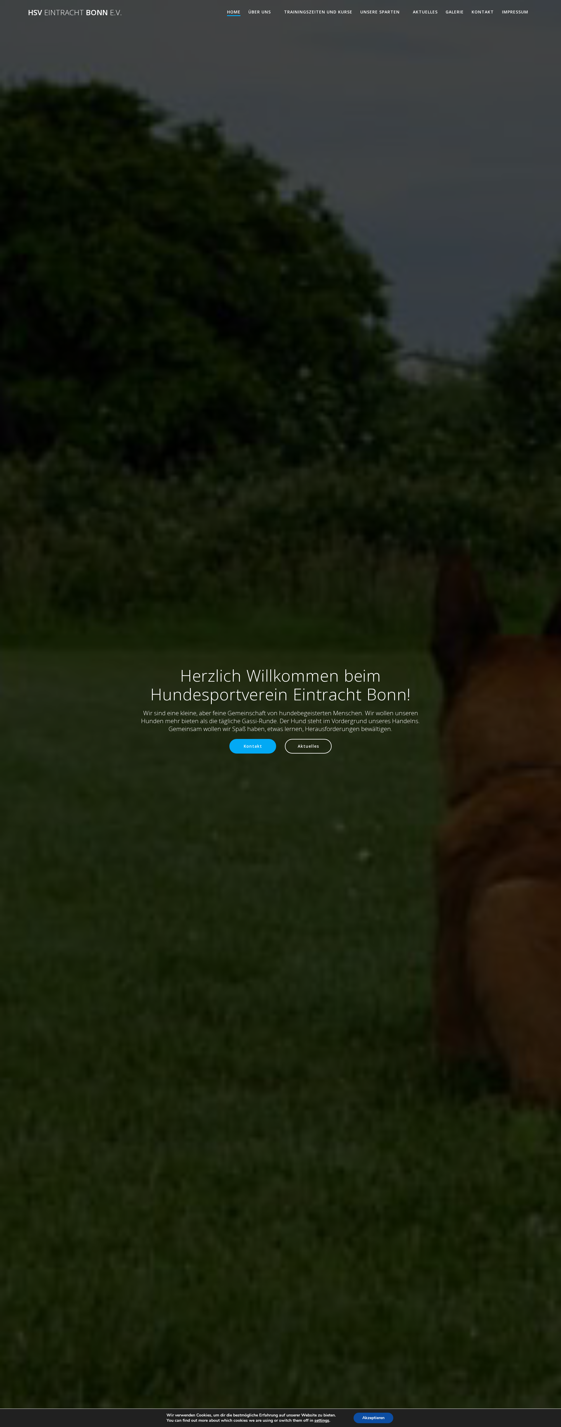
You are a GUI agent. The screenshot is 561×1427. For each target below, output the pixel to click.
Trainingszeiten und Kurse (318, 12)
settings (321, 1420)
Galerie (455, 12)
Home (233, 12)
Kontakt (483, 12)
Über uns (259, 12)
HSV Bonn (75, 12)
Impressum (515, 12)
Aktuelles (425, 12)
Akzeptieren (373, 1418)
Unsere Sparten (380, 12)
